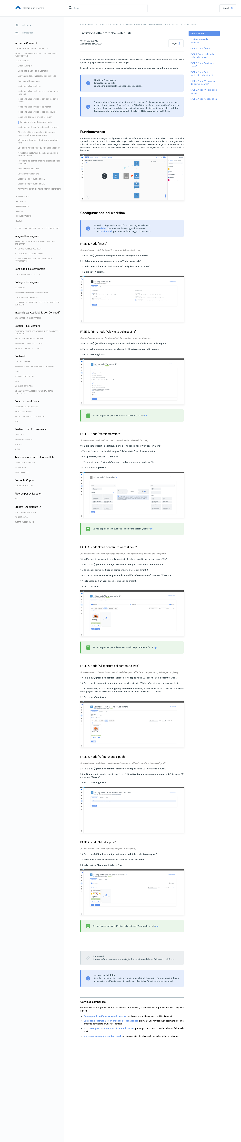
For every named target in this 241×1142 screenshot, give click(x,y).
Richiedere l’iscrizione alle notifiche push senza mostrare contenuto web (37, 133)
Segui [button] (174, 43)
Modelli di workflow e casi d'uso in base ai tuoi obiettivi (152, 24)
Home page (27, 33)
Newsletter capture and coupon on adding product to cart (38, 154)
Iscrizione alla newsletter (29, 86)
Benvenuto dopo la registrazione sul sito (37, 76)
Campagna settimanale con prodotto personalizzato (111, 1021)
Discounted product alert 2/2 (31, 184)
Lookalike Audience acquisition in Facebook (39, 148)
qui (145, 415)
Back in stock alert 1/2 (28, 168)
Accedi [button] (226, 8)
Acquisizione (189, 24)
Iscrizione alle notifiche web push (36, 122)
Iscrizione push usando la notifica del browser (109, 1028)
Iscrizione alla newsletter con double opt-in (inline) (38, 100)
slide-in (103, 228)
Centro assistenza (88, 24)
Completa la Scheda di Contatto (33, 71)
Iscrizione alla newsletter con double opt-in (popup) (38, 92)
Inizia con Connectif (111, 24)
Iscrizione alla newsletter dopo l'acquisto (37, 112)
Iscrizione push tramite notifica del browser (38, 127)
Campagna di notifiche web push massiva (105, 1016)
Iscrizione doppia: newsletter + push (35, 117)
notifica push (106, 231)
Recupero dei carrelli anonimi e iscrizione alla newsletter (39, 162)
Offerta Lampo (25, 66)
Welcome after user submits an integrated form (38, 141)
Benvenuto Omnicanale (29, 81)
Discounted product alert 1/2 (31, 179)
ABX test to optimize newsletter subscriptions (39, 189)
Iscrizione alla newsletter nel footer (34, 107)
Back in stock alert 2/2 (28, 173)
